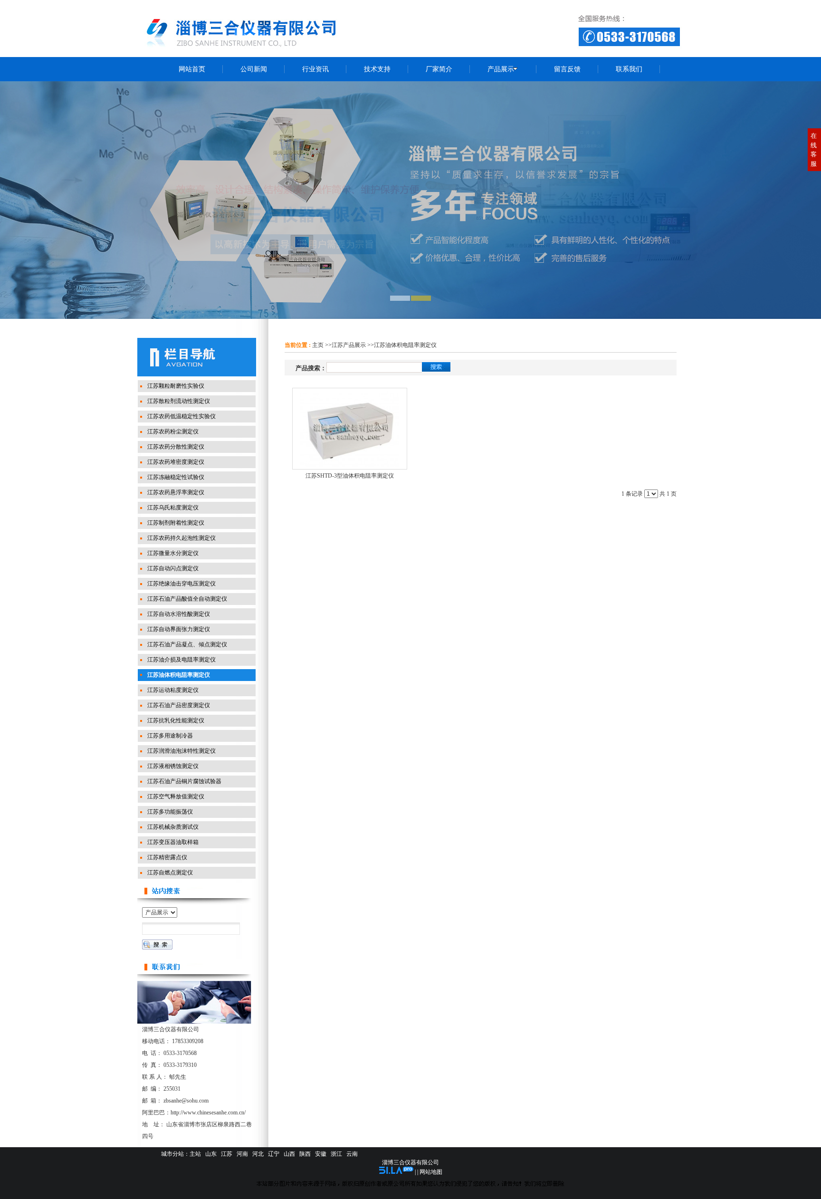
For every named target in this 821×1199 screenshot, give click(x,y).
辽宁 (273, 1154)
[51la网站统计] (396, 1172)
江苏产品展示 (349, 345)
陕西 (305, 1154)
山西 (289, 1154)
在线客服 (814, 149)
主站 (195, 1154)
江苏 (226, 1154)
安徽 (320, 1154)
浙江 (336, 1154)
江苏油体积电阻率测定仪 (405, 345)
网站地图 (431, 1172)
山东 (211, 1154)
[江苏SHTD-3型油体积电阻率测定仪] (349, 429)
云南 (352, 1154)
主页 (318, 345)
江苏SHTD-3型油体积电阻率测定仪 (349, 475)
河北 (258, 1154)
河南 (242, 1154)
